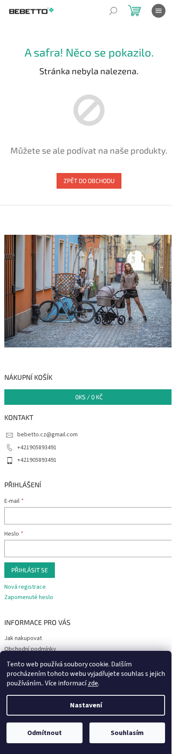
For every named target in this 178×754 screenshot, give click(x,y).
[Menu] (158, 10)
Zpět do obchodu (89, 180)
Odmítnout (44, 733)
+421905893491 (37, 447)
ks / (89, 397)
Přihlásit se (29, 570)
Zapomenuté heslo (28, 597)
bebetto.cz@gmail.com (47, 434)
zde (93, 683)
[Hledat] (113, 10)
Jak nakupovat (23, 638)
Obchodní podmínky (30, 649)
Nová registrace (25, 587)
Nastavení (86, 705)
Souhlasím (127, 733)
